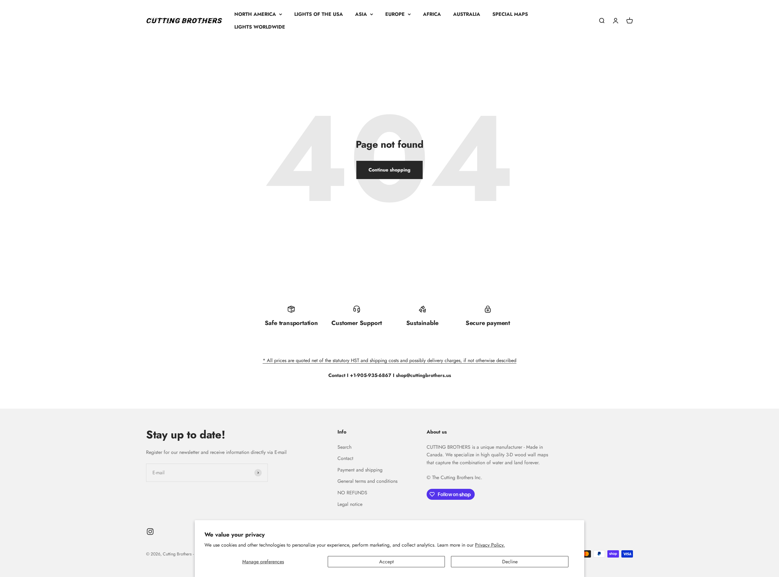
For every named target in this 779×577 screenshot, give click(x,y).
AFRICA (432, 14)
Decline (510, 561)
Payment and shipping (360, 469)
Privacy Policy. (490, 544)
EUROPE (395, 14)
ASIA (361, 14)
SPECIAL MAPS (510, 14)
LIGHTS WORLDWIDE (259, 26)
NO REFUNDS (352, 492)
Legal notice (349, 504)
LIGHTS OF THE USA (318, 14)
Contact (345, 458)
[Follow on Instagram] (150, 531)
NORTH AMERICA (255, 14)
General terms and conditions (367, 481)
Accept (386, 561)
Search (344, 447)
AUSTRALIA (466, 14)
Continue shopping (389, 169)
